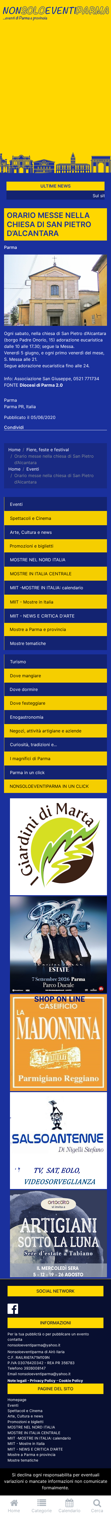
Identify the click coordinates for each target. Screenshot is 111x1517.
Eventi (16, 504)
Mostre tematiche (28, 643)
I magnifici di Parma (30, 758)
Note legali (17, 1380)
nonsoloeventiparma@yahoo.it (34, 1345)
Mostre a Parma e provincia (38, 629)
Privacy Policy (43, 1380)
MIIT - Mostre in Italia (31, 602)
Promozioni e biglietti (31, 546)
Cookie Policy (71, 1380)
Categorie (42, 1510)
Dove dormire (24, 689)
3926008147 (35, 1368)
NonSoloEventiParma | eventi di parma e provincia (55, 15)
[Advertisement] (55, 88)
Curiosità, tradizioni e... (33, 744)
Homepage (17, 1400)
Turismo (18, 661)
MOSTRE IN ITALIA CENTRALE (41, 573)
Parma (10, 247)
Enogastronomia (26, 717)
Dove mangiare (25, 675)
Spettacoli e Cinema (30, 518)
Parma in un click (27, 772)
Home (14, 1510)
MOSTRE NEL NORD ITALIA (37, 559)
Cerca (97, 1510)
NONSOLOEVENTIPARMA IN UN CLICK (49, 786)
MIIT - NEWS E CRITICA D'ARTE (42, 616)
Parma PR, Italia (20, 406)
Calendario (69, 1510)
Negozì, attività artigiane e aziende (45, 730)
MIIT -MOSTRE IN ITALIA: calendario (46, 587)
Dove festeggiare (27, 703)
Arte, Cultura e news (31, 532)
